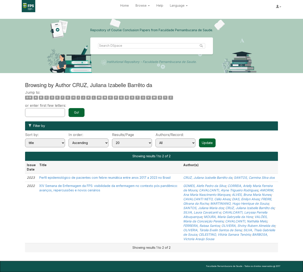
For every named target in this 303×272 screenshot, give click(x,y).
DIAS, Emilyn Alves (245, 199)
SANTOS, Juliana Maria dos (203, 208)
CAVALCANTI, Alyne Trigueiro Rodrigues (228, 190)
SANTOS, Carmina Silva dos (254, 177)
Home (124, 5)
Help (159, 5)
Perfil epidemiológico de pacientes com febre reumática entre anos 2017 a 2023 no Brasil (105, 177)
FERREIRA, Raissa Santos (201, 225)
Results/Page (123, 134)
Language (177, 5)
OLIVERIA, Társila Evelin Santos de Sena (212, 230)
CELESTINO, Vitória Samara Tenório (224, 234)
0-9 (28, 97)
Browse (142, 5)
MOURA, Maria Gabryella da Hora (228, 217)
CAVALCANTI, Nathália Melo (246, 221)
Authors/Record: (169, 134)
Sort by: (32, 134)
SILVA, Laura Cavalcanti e (202, 212)
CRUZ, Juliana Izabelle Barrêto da (207, 177)
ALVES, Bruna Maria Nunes (251, 194)
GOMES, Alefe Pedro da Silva (204, 186)
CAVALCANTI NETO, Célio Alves (206, 199)
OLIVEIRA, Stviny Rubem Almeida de (248, 225)
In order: (76, 134)
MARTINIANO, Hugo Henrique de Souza (239, 203)
